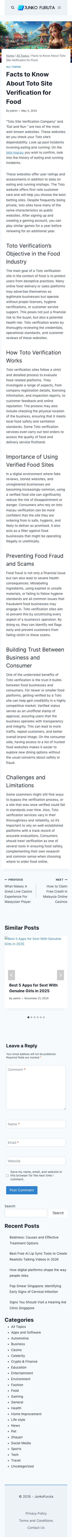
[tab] (28, 1017)
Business (18, 1344)
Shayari (17, 1437)
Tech (15, 1455)
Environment (20, 1379)
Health (16, 1408)
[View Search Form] (12, 7)
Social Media (21, 1443)
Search (10, 1206)
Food (15, 1390)
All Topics (13, 66)
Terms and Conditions (36, 1521)
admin (13, 110)
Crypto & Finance (24, 1361)
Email (13, 1143)
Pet (13, 1431)
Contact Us (36, 1528)
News (15, 1425)
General (17, 1402)
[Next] (60, 975)
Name (14, 1124)
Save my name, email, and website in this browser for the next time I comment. (36, 1175)
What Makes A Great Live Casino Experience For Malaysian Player (18, 891)
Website (14, 1161)
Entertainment (22, 1373)
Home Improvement (26, 1414)
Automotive (20, 1338)
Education (18, 1367)
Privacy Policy (36, 1513)
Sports (16, 1449)
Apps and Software (26, 1332)
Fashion (17, 1385)
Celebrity (18, 1356)
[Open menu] (59, 7)
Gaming (17, 1396)
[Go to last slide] (11, 975)
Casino (16, 1350)
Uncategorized (22, 1466)
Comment (17, 1070)
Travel (16, 1460)
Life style (18, 1420)
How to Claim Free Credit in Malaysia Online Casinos (55, 891)
